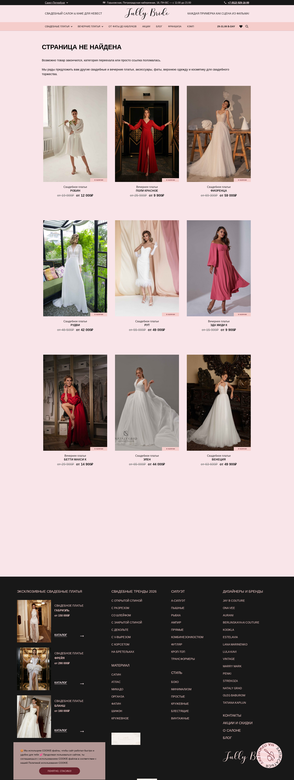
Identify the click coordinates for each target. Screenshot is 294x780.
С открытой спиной (126, 600)
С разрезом (120, 608)
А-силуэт (178, 600)
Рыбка (176, 615)
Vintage (229, 659)
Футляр (176, 644)
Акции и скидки (237, 723)
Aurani (228, 615)
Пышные (177, 608)
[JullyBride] (147, 14)
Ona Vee (229, 608)
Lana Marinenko (235, 644)
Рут (147, 325)
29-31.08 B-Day (226, 26)
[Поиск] (247, 26)
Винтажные (180, 718)
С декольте (119, 629)
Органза (117, 696)
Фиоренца (219, 190)
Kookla (228, 629)
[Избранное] (241, 26)
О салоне (232, 730)
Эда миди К (218, 325)
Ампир (176, 622)
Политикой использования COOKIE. (48, 762)
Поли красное (147, 190)
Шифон (116, 711)
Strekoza (230, 680)
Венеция (219, 459)
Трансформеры (183, 659)
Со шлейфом (121, 615)
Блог (227, 738)
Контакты (232, 715)
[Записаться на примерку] (269, 755)
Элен (147, 459)
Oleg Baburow (234, 695)
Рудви (75, 325)
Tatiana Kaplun (234, 702)
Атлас (116, 682)
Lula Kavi (229, 651)
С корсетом (120, 644)
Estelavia (230, 637)
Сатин (116, 674)
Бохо (175, 682)
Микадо (117, 689)
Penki (227, 673)
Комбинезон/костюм (187, 637)
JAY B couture (234, 600)
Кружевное (120, 718)
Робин (75, 190)
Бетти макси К (75, 459)
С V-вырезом (121, 637)
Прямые (177, 629)
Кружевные (180, 703)
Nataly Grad (232, 688)
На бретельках (122, 651)
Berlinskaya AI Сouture (241, 622)
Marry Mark (232, 666)
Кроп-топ (178, 651)
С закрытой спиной (126, 622)
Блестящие (180, 711)
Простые (178, 696)
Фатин (116, 703)
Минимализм (181, 689)
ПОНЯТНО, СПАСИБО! (59, 771)
